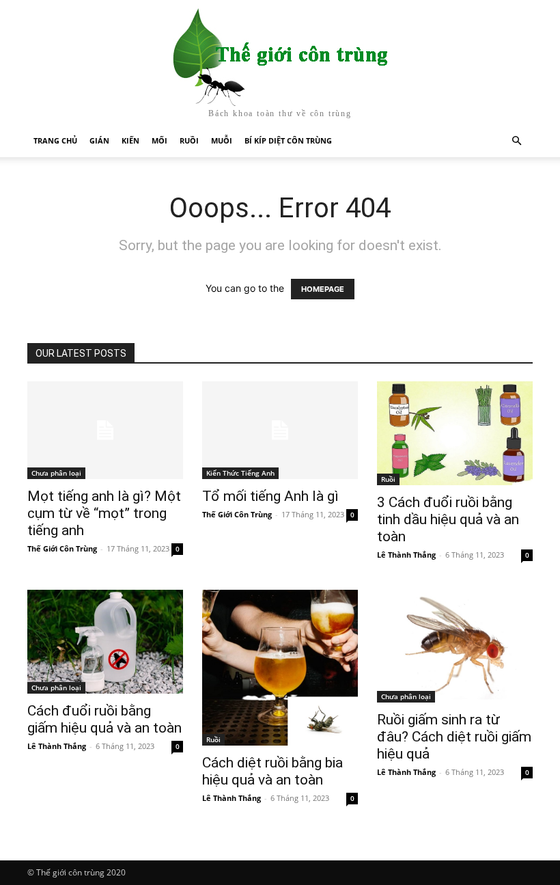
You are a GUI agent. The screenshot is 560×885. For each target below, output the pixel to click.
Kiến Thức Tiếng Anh (240, 473)
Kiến (130, 140)
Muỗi (221, 140)
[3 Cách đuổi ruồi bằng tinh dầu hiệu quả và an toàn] (455, 433)
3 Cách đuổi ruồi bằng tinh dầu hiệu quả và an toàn (448, 519)
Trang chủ (55, 140)
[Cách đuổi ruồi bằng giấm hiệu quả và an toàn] (105, 642)
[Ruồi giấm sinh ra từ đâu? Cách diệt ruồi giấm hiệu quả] (455, 646)
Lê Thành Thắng (406, 554)
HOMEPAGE (322, 289)
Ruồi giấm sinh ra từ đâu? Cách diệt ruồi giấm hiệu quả (454, 736)
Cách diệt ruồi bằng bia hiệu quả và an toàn (272, 771)
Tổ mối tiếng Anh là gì (270, 496)
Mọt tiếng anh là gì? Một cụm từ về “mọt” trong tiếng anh (104, 513)
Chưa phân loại (56, 473)
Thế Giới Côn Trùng (62, 548)
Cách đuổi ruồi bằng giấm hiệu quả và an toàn (104, 719)
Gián (99, 140)
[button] (516, 141)
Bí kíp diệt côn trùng (288, 140)
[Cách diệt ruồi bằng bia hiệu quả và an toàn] (280, 668)
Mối (159, 140)
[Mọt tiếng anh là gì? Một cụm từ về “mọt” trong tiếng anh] (105, 430)
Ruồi (189, 140)
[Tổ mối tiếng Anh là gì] (280, 430)
